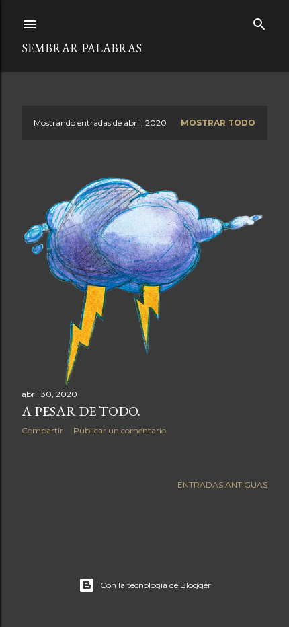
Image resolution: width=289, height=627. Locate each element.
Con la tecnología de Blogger (155, 585)
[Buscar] (259, 21)
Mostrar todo (218, 123)
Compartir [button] (42, 430)
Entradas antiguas (222, 485)
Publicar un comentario (119, 430)
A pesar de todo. (81, 411)
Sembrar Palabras (82, 48)
